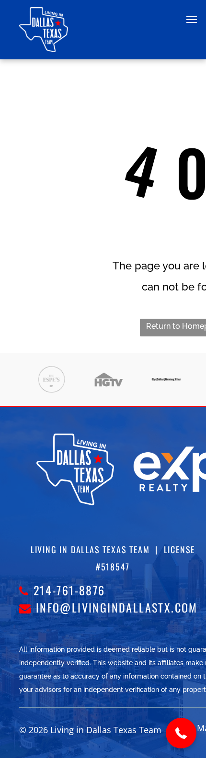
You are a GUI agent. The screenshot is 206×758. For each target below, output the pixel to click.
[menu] (191, 19)
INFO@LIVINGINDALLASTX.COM (117, 607)
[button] (181, 733)
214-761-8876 (69, 590)
